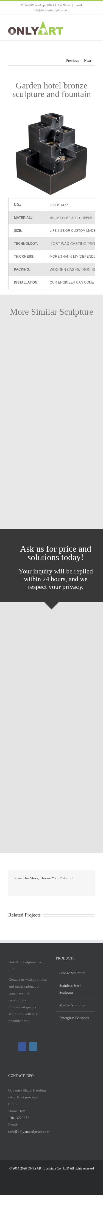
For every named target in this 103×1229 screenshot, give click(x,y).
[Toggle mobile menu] (92, 23)
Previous (72, 60)
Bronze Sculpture (72, 973)
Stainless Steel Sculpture (70, 988)
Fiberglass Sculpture (74, 1018)
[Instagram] (33, 1046)
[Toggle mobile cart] (82, 23)
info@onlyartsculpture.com (28, 1132)
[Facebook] (22, 1046)
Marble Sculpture (72, 1005)
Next (87, 60)
